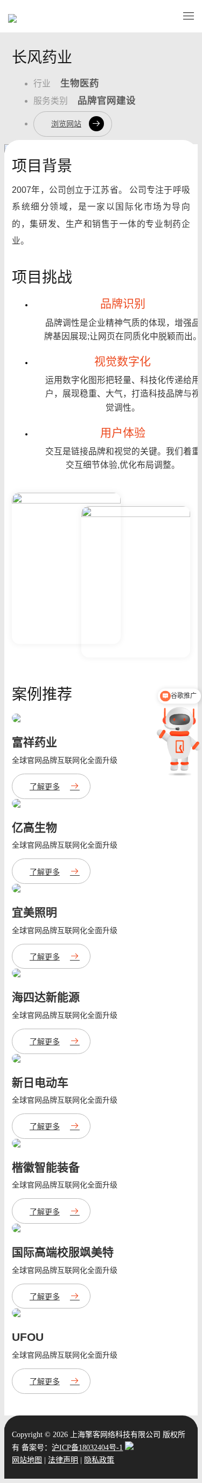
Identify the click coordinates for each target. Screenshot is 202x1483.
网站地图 (27, 1460)
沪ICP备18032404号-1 (87, 1448)
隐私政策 (99, 1460)
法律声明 (63, 1460)
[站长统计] (129, 1448)
